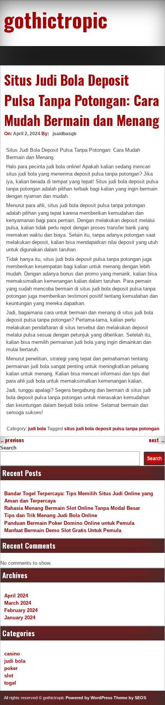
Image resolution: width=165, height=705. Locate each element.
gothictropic (55, 19)
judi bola (37, 428)
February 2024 (21, 610)
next (157, 440)
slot (8, 675)
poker (11, 668)
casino (12, 654)
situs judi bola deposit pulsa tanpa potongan (111, 428)
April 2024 (16, 596)
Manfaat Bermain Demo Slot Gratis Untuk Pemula (62, 530)
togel (10, 683)
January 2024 (19, 617)
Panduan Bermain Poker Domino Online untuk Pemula (69, 523)
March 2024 (17, 603)
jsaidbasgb (64, 133)
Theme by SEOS (130, 697)
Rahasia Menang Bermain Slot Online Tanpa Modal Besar (72, 508)
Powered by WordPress (89, 697)
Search (8, 448)
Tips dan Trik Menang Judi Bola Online (50, 515)
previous (12, 440)
